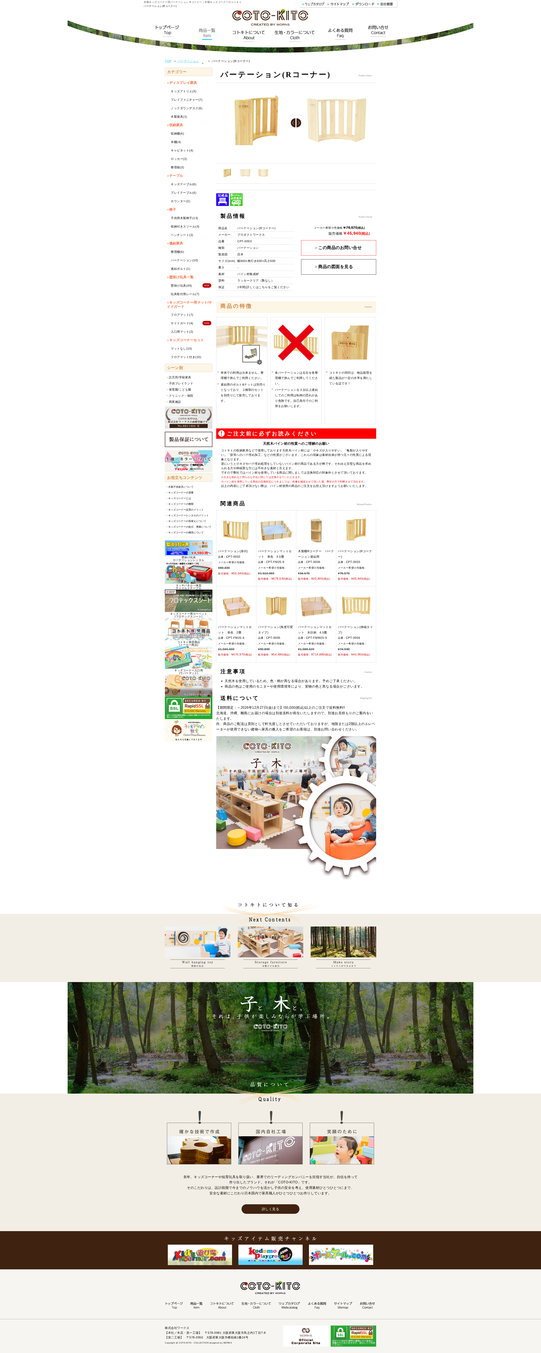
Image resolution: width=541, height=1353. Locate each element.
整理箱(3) (177, 167)
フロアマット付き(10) (186, 357)
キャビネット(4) (182, 150)
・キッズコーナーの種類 (180, 504)
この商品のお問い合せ (340, 247)
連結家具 (175, 243)
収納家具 (175, 125)
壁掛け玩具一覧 (180, 277)
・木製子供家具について (180, 486)
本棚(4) (176, 142)
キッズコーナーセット (185, 340)
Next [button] (299, 123)
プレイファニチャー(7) (186, 99)
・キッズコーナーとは (178, 498)
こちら (263, 287)
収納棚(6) (177, 133)
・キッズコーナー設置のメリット (185, 509)
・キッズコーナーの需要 (180, 492)
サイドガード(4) (182, 323)
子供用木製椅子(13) (184, 218)
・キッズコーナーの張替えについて (186, 521)
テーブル (175, 175)
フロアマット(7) (182, 314)
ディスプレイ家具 (182, 82)
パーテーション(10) (184, 260)
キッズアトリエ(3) (183, 91)
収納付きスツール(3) (185, 226)
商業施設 (175, 401)
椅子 (171, 209)
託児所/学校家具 (180, 377)
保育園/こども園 (180, 389)
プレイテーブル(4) (183, 192)
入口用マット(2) (182, 331)
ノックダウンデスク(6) (186, 108)
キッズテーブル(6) (183, 184)
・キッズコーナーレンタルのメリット (187, 515)
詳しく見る (270, 1209)
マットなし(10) (181, 348)
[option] (256, 123)
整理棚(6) (177, 251)
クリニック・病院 (181, 395)
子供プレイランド (181, 383)
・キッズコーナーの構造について (185, 532)
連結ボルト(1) (180, 268)
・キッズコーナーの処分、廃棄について (188, 526)
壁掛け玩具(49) (181, 285)
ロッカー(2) (179, 159)
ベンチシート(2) (182, 235)
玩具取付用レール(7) (185, 294)
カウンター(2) (180, 201)
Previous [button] (293, 123)
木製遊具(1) (179, 116)
